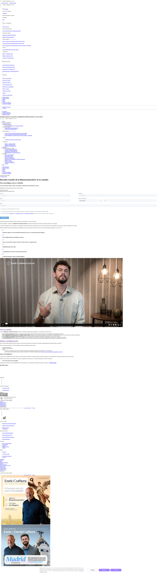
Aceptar (115, 570)
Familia (3, 99)
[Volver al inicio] (7, 1)
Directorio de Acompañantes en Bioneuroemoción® (15, 159)
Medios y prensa (8, 160)
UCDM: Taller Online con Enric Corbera (13, 139)
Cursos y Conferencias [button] (6, 122)
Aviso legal (4, 111)
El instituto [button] (4, 153)
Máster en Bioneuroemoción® (11, 129)
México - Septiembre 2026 (10, 143)
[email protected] (52, 362)
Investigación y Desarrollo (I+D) (11, 151)
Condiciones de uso (6, 112)
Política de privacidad (6, 113)
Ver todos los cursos (6, 123)
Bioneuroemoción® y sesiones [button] (8, 148)
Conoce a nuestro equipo (10, 158)
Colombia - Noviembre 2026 (10, 146)
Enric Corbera (5, 444)
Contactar (4, 108)
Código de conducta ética (10, 162)
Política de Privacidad (3, 402)
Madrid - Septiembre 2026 (10, 144)
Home (3, 121)
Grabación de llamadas (3, 405)
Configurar (92, 570)
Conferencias (5, 428)
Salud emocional (5, 97)
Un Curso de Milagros (6, 102)
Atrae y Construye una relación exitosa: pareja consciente (16, 133)
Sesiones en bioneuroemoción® (11, 150)
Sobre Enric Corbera (9, 155)
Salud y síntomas (5, 98)
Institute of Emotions (6, 107)
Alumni (6, 163)
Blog (3, 164)
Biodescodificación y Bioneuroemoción (12, 152)
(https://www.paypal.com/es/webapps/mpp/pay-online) (51, 351)
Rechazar (104, 570)
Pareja (3, 100)
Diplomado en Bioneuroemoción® (11, 128)
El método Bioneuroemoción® (11, 149)
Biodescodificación (6, 439)
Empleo (3, 447)
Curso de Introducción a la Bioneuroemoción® (14, 125)
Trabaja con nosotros (9, 161)
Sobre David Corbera (9, 157)
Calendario (4, 147)
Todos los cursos (5, 427)
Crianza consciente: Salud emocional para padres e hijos (16, 134)
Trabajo (3, 101)
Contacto (4, 452)
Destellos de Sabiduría (6, 103)
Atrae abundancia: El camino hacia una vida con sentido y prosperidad (18, 135)
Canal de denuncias (3, 406)
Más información (12, 3)
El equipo (4, 445)
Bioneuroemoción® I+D (7, 435)
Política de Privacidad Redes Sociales (5, 465)
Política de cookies (6, 114)
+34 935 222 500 (4, 3)
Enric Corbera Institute (9, 154)
